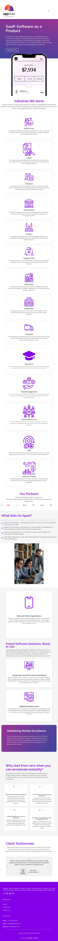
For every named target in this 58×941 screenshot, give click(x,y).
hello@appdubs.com (14, 923)
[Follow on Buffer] (13, 893)
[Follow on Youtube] (10, 893)
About (5, 904)
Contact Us (6, 910)
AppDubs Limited (32, 938)
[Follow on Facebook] (4, 893)
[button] (7, 866)
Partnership (6, 907)
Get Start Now (12, 50)
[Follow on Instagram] (7, 893)
